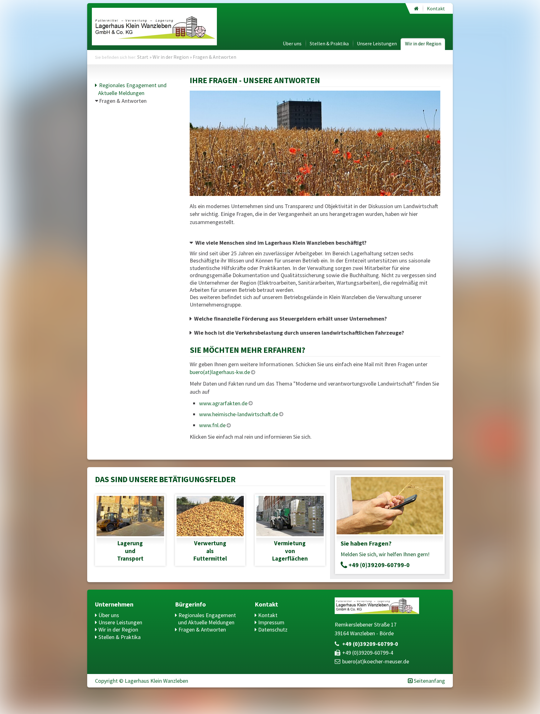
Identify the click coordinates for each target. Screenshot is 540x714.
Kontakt (436, 8)
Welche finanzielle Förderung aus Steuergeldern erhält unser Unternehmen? (290, 318)
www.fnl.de (212, 425)
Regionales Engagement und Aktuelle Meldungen (207, 619)
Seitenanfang (429, 680)
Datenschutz (273, 629)
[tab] (315, 243)
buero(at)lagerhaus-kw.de (220, 372)
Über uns (292, 43)
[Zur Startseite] (416, 8)
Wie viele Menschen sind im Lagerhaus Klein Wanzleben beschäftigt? (281, 242)
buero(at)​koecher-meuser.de (375, 661)
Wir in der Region (423, 43)
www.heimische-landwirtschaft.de (238, 414)
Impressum (271, 622)
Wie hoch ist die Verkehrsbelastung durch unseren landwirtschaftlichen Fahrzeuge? (299, 332)
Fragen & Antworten (123, 100)
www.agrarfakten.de (223, 403)
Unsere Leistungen (377, 43)
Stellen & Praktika (329, 43)
